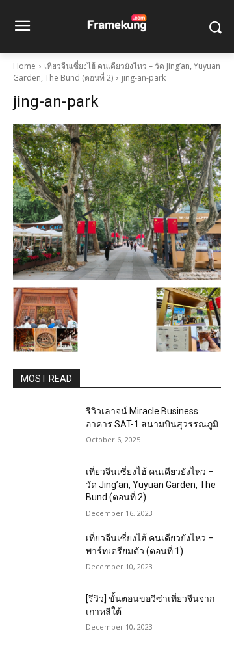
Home (24, 66)
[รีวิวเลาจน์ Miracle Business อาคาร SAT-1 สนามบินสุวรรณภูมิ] (44, 427)
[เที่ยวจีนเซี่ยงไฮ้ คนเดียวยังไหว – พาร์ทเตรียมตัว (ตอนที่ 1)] (44, 554)
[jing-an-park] (117, 202)
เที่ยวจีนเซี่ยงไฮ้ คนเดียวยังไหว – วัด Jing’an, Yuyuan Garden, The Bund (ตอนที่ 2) (151, 484)
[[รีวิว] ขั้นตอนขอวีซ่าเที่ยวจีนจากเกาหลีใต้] (44, 614)
